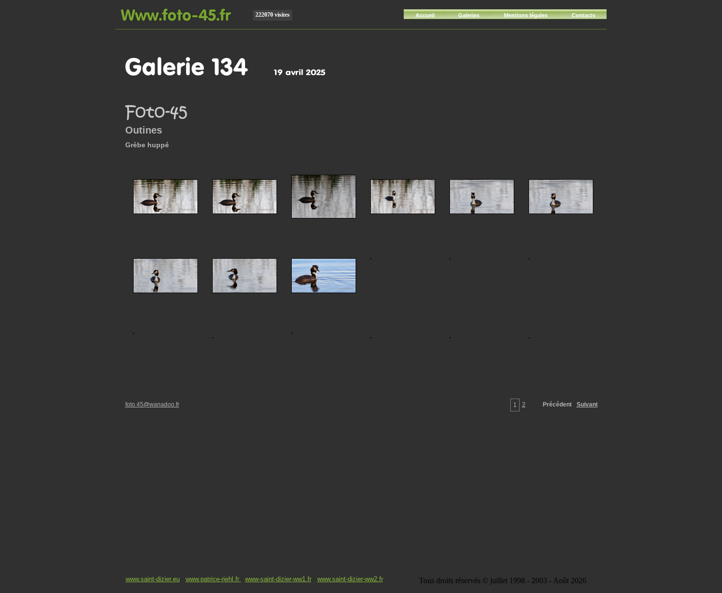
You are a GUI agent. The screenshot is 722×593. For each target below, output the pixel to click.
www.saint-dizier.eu (153, 579)
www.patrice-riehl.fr (213, 579)
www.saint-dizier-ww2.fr (350, 579)
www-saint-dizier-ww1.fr (278, 579)
